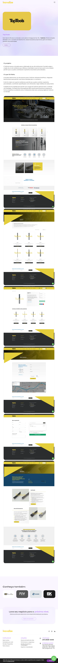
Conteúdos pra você (8, 642)
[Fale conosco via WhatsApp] (53, 659)
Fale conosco (6, 645)
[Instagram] (51, 631)
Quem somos (6, 640)
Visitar (6, 45)
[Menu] (54, 2)
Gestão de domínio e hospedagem (26, 644)
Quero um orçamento (28, 618)
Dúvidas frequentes (8, 644)
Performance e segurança (27, 642)
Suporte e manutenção (27, 647)
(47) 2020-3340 (48, 640)
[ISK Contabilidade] (49, 594)
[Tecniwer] (36, 594)
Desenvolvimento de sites (27, 640)
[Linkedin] (54, 631)
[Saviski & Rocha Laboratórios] (8, 594)
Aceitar (50, 660)
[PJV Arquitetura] (22, 594)
